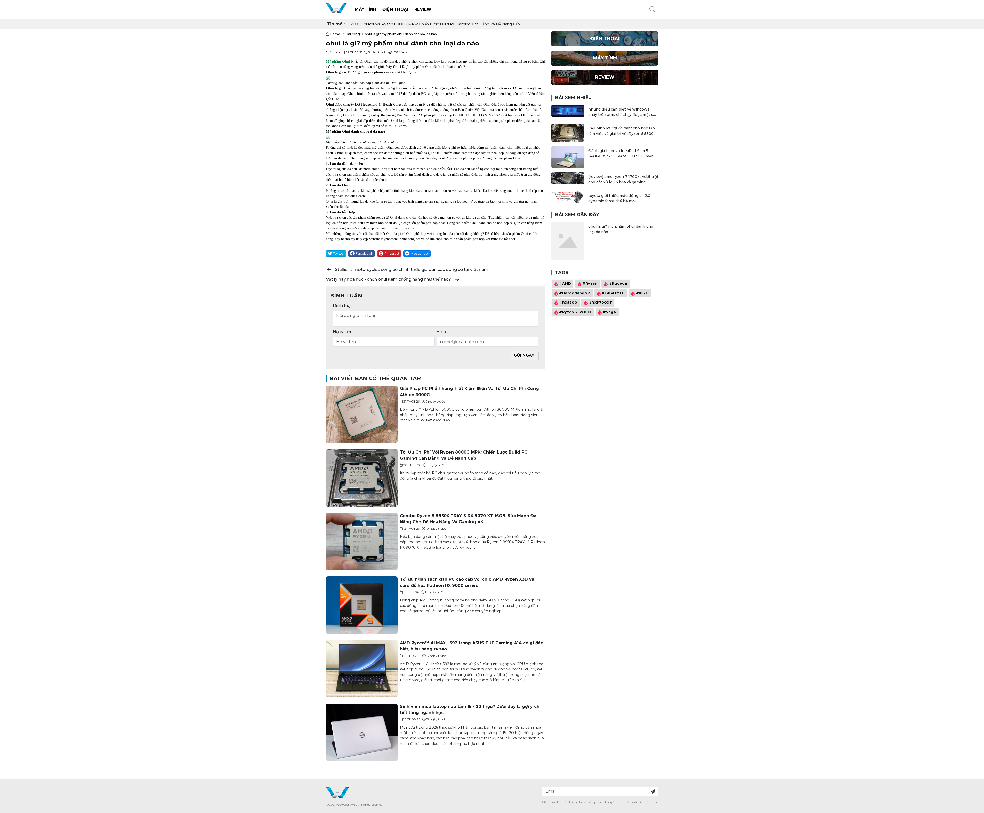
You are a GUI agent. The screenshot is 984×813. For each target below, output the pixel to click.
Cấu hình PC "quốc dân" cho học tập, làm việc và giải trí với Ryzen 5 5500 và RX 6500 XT (622, 131)
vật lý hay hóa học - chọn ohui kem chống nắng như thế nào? (388, 279)
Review (423, 9)
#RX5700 (568, 303)
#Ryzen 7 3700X (575, 312)
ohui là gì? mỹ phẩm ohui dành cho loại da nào (620, 229)
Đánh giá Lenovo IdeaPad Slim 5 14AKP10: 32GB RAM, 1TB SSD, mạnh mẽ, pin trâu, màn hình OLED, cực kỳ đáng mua (622, 153)
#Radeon (618, 284)
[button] (652, 9)
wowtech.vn (345, 804)
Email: (443, 331)
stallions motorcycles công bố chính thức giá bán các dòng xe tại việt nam (411, 269)
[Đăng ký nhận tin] (653, 791)
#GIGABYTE (613, 293)
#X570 (642, 293)
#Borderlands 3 (574, 293)
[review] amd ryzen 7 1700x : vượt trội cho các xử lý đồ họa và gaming (623, 179)
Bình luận (343, 305)
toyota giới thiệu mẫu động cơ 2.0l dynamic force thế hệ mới (619, 198)
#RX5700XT (600, 303)
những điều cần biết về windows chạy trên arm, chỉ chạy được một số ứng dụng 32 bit (621, 112)
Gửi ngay (524, 355)
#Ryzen (589, 284)
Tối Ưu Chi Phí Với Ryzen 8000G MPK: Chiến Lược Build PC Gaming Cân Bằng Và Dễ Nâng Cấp (434, 24)
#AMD (565, 284)
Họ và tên (343, 331)
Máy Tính (365, 9)
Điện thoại (395, 9)
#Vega (609, 312)
